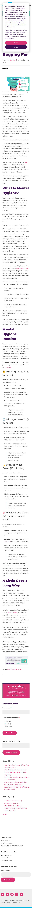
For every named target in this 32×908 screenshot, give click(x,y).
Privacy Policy (5, 903)
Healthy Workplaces (14, 669)
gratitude (24, 162)
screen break (12, 612)
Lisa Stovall (13, 60)
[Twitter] (7, 894)
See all (4, 814)
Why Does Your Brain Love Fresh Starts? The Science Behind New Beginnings (15, 772)
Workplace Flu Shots (12, 806)
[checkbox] (17, 724)
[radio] (17, 721)
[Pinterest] (21, 894)
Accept (16, 42)
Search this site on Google (11, 741)
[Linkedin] (12, 894)
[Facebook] (2, 894)
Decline (16, 47)
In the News (9, 810)
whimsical (7, 541)
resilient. (8, 367)
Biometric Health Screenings (15, 808)
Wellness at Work (12, 803)
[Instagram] (16, 894)
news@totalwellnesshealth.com (12, 846)
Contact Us (16, 903)
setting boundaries (22, 268)
